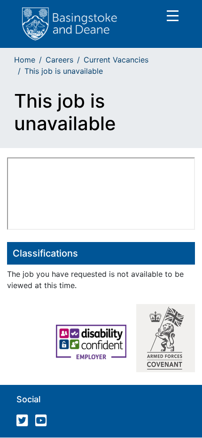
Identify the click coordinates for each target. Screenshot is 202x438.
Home (24, 59)
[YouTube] (43, 422)
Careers (59, 59)
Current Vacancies (116, 59)
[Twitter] (24, 422)
